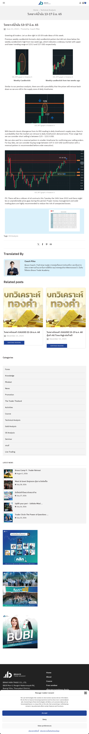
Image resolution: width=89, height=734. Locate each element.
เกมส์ (7, 445)
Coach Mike (35, 29)
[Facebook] (42, 244)
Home (35, 10)
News (7, 388)
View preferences (44, 725)
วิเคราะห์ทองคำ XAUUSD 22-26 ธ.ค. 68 (22, 332)
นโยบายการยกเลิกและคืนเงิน (57, 689)
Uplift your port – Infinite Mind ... (29, 503)
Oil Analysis (13, 236)
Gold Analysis (10, 426)
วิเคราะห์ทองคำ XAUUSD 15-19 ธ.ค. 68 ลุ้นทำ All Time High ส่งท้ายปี (65, 334)
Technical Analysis (48, 10)
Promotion (9, 394)
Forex (7, 369)
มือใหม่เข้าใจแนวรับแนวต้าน (25, 492)
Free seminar (51, 685)
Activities (9, 407)
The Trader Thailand (13, 401)
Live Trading (10, 451)
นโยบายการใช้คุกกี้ (34, 731)
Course (8, 413)
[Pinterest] (47, 244)
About (48, 677)
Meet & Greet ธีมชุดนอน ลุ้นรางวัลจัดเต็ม (31, 481)
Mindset (8, 382)
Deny (45, 719)
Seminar (8, 439)
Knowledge (9, 375)
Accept (44, 713)
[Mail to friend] (50, 244)
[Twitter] (38, 244)
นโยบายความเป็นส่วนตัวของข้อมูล (49, 731)
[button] (85, 693)
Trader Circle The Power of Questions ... (31, 514)
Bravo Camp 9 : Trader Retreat (28, 470)
